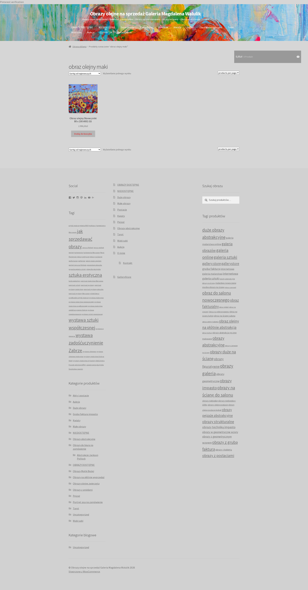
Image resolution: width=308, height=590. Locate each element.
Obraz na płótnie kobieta (219, 312)
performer (81, 261)
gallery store (211, 263)
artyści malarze (74, 226)
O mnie (104, 32)
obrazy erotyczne (83, 257)
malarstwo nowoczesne (225, 283)
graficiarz (92, 226)
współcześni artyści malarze (79, 298)
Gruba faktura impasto (85, 414)
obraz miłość (224, 307)
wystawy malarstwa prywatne (84, 361)
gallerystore (230, 263)
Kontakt (127, 263)
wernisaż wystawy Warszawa (79, 294)
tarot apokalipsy (74, 281)
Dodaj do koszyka (83, 133)
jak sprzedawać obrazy (80, 238)
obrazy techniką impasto (218, 427)
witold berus (94, 294)
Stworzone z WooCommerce (84, 571)
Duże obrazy (127, 27)
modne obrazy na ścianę (213, 287)
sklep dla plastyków (93, 269)
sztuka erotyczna (85, 275)
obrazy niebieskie (210, 400)
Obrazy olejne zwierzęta (86, 483)
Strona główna (79, 46)
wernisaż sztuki (74, 285)
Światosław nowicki (76, 369)
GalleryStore (125, 32)
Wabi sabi (76, 32)
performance (73, 261)
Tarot (231, 27)
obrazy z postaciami (218, 455)
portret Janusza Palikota (77, 265)
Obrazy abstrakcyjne (211, 27)
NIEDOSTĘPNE (107, 27)
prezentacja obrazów (94, 265)
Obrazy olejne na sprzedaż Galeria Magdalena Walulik (145, 13)
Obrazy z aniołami (83, 489)
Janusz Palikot (87, 248)
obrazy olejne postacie (218, 405)
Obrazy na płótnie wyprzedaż (88, 477)
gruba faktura (211, 269)
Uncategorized (81, 514)
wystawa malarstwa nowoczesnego (81, 302)
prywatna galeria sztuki (77, 269)
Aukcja (90, 32)
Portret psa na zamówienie (88, 502)
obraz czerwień (230, 287)
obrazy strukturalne (218, 421)
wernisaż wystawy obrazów (93, 289)
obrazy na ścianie (96, 257)
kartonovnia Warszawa (91, 253)
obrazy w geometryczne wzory (220, 432)
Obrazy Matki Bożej (83, 471)
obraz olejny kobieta (210, 321)
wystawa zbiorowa (89, 351)
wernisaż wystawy (87, 285)
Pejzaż (190, 27)
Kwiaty (177, 27)
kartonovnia (78, 253)
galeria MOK (84, 226)
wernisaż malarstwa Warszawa (92, 281)
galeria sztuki (225, 257)
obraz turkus (207, 333)
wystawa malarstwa (96, 298)
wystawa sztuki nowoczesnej (92, 314)
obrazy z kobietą (223, 449)
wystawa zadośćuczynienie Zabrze (86, 342)
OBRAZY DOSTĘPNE (82, 27)
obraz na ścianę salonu (224, 315)
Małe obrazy (146, 27)
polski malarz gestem (93, 261)
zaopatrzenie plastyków (95, 365)
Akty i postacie (81, 395)
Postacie (163, 27)
